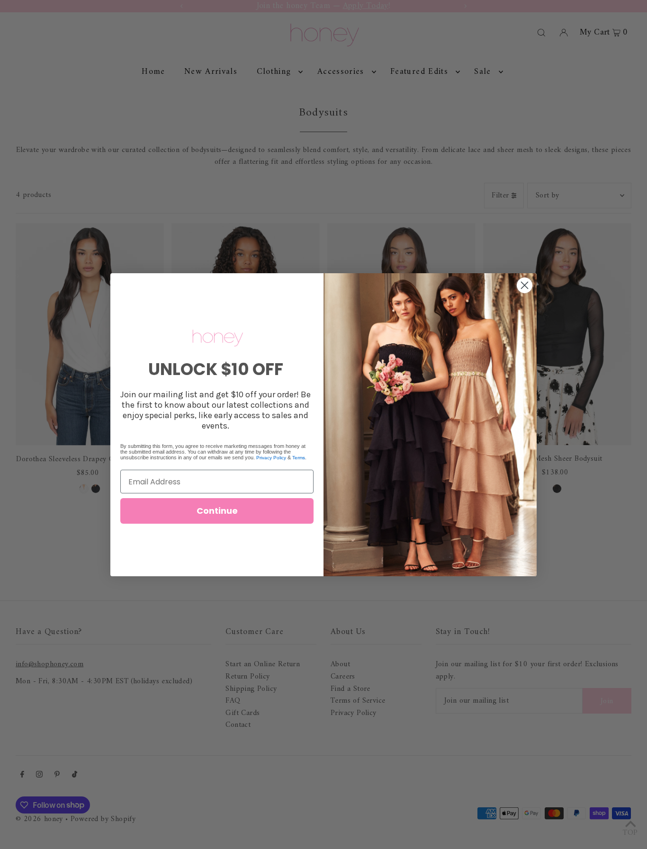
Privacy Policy (271, 457)
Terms (298, 457)
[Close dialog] (524, 285)
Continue (217, 511)
